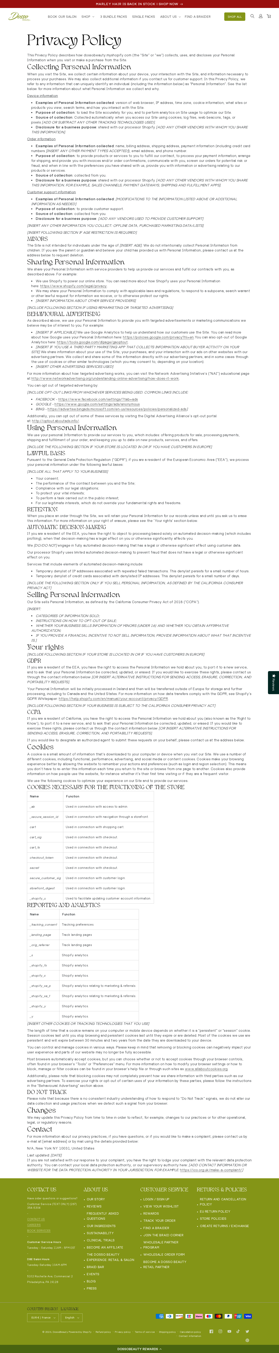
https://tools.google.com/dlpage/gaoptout (92, 342)
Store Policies (213, 1218)
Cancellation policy (190, 1332)
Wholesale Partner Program (160, 1245)
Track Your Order (159, 1220)
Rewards (151, 1213)
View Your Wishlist (161, 1206)
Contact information (190, 1336)
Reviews (94, 1206)
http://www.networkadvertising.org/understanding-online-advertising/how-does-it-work (105, 378)
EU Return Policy (215, 1211)
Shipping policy (167, 1332)
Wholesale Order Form (164, 1254)
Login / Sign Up (156, 1199)
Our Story (96, 1199)
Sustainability (100, 1233)
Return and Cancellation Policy (223, 1201)
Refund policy (103, 1332)
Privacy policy (123, 1332)
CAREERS (34, 1224)
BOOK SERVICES (39, 1230)
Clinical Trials (101, 1240)
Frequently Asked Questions (103, 1216)
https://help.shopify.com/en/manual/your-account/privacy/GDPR (113, 699)
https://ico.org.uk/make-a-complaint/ (211, 1170)
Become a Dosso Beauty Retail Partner (165, 1264)
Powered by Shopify (80, 1332)
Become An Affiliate (105, 1247)
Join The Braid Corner (163, 1235)
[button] (139, 1349)
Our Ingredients (101, 1226)
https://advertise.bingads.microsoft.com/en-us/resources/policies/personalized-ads (117, 409)
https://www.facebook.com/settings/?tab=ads (98, 399)
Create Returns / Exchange (224, 1226)
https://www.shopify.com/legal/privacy (73, 286)
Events (93, 1274)
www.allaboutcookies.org (206, 1069)
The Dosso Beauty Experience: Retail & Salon (110, 1257)
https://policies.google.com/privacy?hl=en (158, 337)
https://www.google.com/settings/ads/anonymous (97, 404)
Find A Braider (156, 1228)
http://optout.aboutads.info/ (55, 421)
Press (92, 1288)
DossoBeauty (60, 1332)
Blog (91, 1281)
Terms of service (145, 1332)
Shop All (235, 17)
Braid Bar (95, 1267)
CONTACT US (36, 1219)
